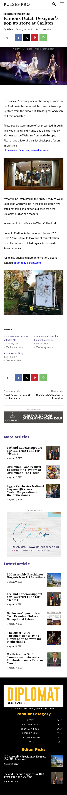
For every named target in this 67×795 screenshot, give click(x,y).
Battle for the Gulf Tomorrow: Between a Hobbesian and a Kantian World (25, 659)
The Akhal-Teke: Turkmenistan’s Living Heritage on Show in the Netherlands (24, 637)
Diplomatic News (12, 14)
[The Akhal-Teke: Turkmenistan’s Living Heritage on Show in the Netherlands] (54, 638)
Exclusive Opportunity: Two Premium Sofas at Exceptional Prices (23, 616)
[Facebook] (18, 37)
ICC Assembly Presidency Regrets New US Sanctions (26, 576)
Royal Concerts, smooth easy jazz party (17, 396)
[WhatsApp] (43, 37)
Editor (10, 29)
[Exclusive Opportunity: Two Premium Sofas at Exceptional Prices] (54, 619)
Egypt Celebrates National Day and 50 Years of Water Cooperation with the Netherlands (25, 491)
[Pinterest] (34, 37)
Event (26, 14)
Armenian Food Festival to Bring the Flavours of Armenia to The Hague (24, 470)
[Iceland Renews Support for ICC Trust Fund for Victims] (53, 453)
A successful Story (14, 353)
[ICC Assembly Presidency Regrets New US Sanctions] (54, 580)
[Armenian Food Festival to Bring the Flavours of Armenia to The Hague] (53, 472)
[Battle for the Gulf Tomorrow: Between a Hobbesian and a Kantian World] (54, 659)
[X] (26, 37)
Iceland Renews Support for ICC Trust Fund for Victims (24, 450)
